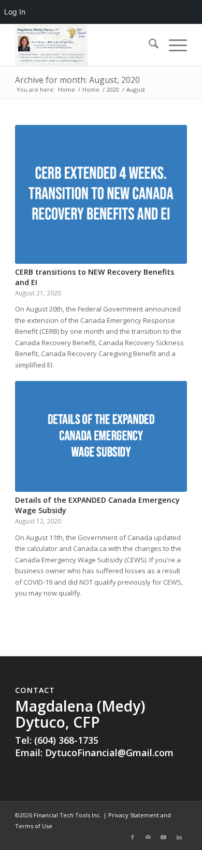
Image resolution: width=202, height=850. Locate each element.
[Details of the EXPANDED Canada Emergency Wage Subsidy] (101, 436)
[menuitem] (148, 45)
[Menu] (172, 45)
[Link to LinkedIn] (179, 837)
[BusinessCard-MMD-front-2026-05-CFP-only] (83, 45)
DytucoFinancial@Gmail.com (109, 752)
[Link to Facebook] (132, 837)
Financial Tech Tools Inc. (68, 815)
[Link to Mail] (148, 837)
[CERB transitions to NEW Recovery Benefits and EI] (101, 194)
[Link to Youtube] (163, 837)
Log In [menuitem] (14, 11)
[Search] (148, 45)
